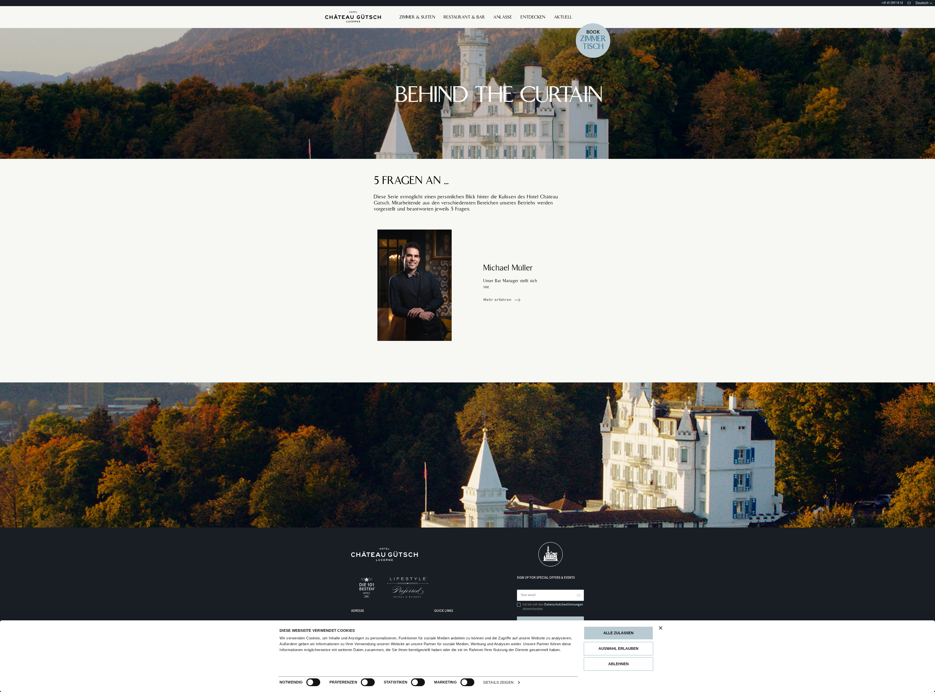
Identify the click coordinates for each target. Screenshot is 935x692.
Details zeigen (498, 682)
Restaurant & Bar (464, 17)
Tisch (593, 47)
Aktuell (563, 17)
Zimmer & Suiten (417, 17)
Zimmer (593, 39)
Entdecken (533, 17)
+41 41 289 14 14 (892, 3)
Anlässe (502, 17)
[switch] (363, 682)
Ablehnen (618, 664)
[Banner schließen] (660, 628)
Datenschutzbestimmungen (563, 604)
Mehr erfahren (497, 300)
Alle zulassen (618, 633)
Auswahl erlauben (618, 648)
